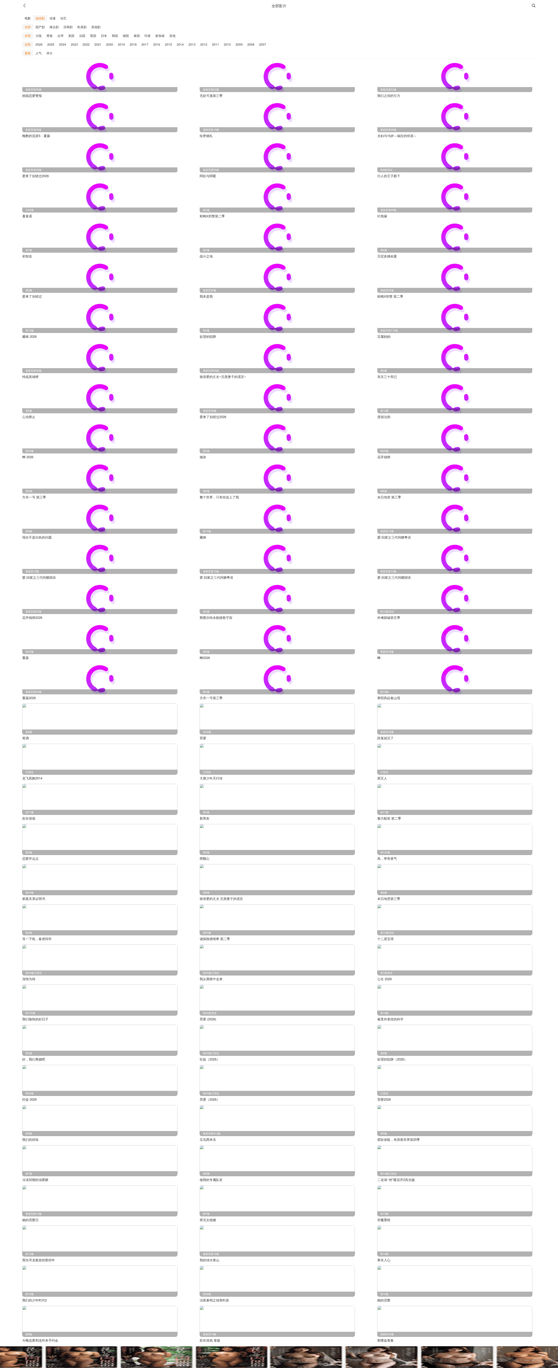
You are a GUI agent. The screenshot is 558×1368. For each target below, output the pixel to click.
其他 (172, 35)
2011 (215, 44)
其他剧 (95, 27)
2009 (239, 44)
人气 (39, 53)
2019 (121, 44)
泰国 (137, 35)
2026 (39, 44)
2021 (97, 44)
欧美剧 (82, 27)
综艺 (63, 18)
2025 (50, 44)
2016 (156, 44)
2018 (133, 44)
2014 (180, 44)
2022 (86, 44)
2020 (109, 44)
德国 (126, 35)
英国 (93, 35)
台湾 (60, 35)
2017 (144, 44)
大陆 (39, 35)
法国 (82, 35)
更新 (28, 53)
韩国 (115, 35)
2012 (203, 44)
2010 (227, 44)
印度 (148, 35)
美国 (71, 35)
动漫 (52, 18)
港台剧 (54, 27)
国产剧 (40, 27)
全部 (28, 27)
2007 (262, 44)
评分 (49, 53)
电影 (28, 18)
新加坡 (160, 35)
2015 (168, 44)
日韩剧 (68, 27)
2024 (62, 44)
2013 (192, 44)
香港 (49, 35)
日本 (104, 35)
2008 (250, 44)
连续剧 (40, 18)
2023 (74, 44)
